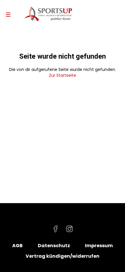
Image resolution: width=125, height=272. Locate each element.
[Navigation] (8, 14)
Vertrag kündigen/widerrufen (62, 256)
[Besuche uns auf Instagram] (69, 228)
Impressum (99, 246)
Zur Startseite (62, 75)
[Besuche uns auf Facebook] (55, 228)
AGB (17, 246)
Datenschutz (54, 246)
